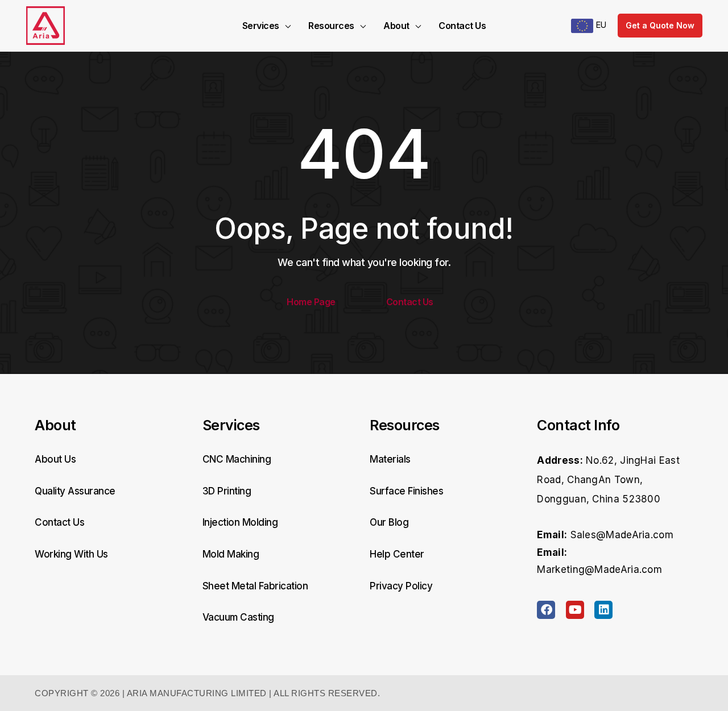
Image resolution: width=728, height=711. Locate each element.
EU (599, 24)
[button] (285, 25)
